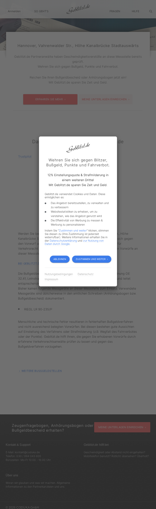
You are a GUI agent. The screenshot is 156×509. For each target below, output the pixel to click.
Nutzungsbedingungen (59, 274)
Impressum (51, 279)
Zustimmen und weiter (73, 230)
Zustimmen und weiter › (92, 259)
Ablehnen (59, 259)
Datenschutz (85, 274)
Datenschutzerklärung (63, 240)
